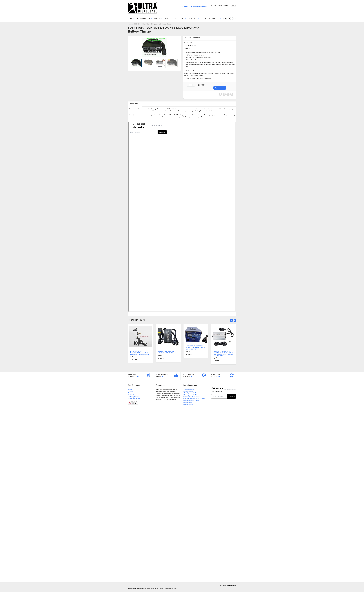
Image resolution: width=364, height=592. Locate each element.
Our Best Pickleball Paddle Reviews (194, 398)
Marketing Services (133, 396)
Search (130, 389)
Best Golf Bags (187, 402)
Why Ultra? (134, 104)
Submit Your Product (134, 398)
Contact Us (131, 393)
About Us (130, 391)
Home (130, 24)
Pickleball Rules (188, 391)
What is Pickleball (188, 389)
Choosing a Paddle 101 (190, 393)
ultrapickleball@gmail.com (200, 6)
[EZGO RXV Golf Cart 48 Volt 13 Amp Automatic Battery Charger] (154, 48)
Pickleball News (132, 395)
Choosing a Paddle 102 (190, 395)
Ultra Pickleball (137, 588)
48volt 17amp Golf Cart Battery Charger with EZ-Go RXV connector (140, 347)
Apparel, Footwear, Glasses (175, 18)
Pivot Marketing (231, 585)
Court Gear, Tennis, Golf (211, 18)
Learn (130, 18)
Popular (157, 18)
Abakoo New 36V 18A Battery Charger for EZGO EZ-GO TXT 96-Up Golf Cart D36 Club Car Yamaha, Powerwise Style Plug (196, 354)
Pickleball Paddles (143, 18)
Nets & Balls (193, 18)
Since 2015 (185, 6)
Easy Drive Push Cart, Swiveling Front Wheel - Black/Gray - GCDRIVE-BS (222, 353)
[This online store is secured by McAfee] (133, 402)
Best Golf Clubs (188, 404)
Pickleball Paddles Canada (191, 400)
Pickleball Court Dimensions (191, 396)
